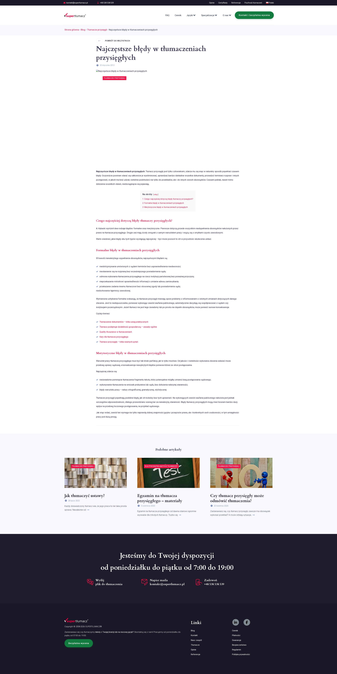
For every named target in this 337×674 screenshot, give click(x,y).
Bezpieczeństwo (239, 645)
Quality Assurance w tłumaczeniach (116, 332)
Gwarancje (236, 640)
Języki (190, 15)
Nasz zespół (196, 640)
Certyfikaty (222, 3)
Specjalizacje (207, 15)
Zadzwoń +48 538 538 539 (214, 582)
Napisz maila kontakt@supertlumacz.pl (167, 582)
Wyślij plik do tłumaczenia (108, 582)
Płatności (236, 635)
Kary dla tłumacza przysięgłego (114, 337)
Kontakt (194, 635)
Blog (83, 29)
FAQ (167, 15)
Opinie (211, 3)
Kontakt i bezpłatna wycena (254, 15)
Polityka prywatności (241, 654)
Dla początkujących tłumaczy (161, 466)
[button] (79, 643)
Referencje (236, 3)
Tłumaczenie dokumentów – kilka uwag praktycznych (124, 322)
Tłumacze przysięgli (97, 29)
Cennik (178, 15)
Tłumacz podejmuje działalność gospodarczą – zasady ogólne (128, 327)
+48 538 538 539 (107, 3)
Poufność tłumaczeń (253, 3)
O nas (225, 15)
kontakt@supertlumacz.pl (77, 3)
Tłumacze (195, 645)
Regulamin (236, 649)
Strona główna (72, 29)
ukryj (155, 194)
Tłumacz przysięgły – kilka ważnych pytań (119, 342)
